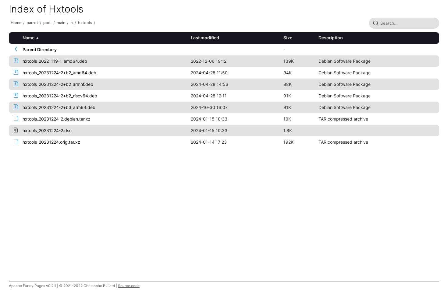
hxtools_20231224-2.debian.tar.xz (57, 118)
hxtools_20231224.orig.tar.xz (51, 142)
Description (330, 37)
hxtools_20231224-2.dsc (47, 130)
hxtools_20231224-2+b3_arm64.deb (59, 107)
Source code (129, 285)
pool (47, 22)
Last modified (205, 37)
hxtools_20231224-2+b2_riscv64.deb (60, 95)
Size (287, 37)
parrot (32, 22)
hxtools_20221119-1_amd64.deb (55, 61)
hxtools (85, 22)
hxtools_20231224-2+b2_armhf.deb (58, 84)
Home (16, 22)
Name (28, 37)
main (61, 22)
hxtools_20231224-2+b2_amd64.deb (59, 72)
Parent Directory (40, 49)
